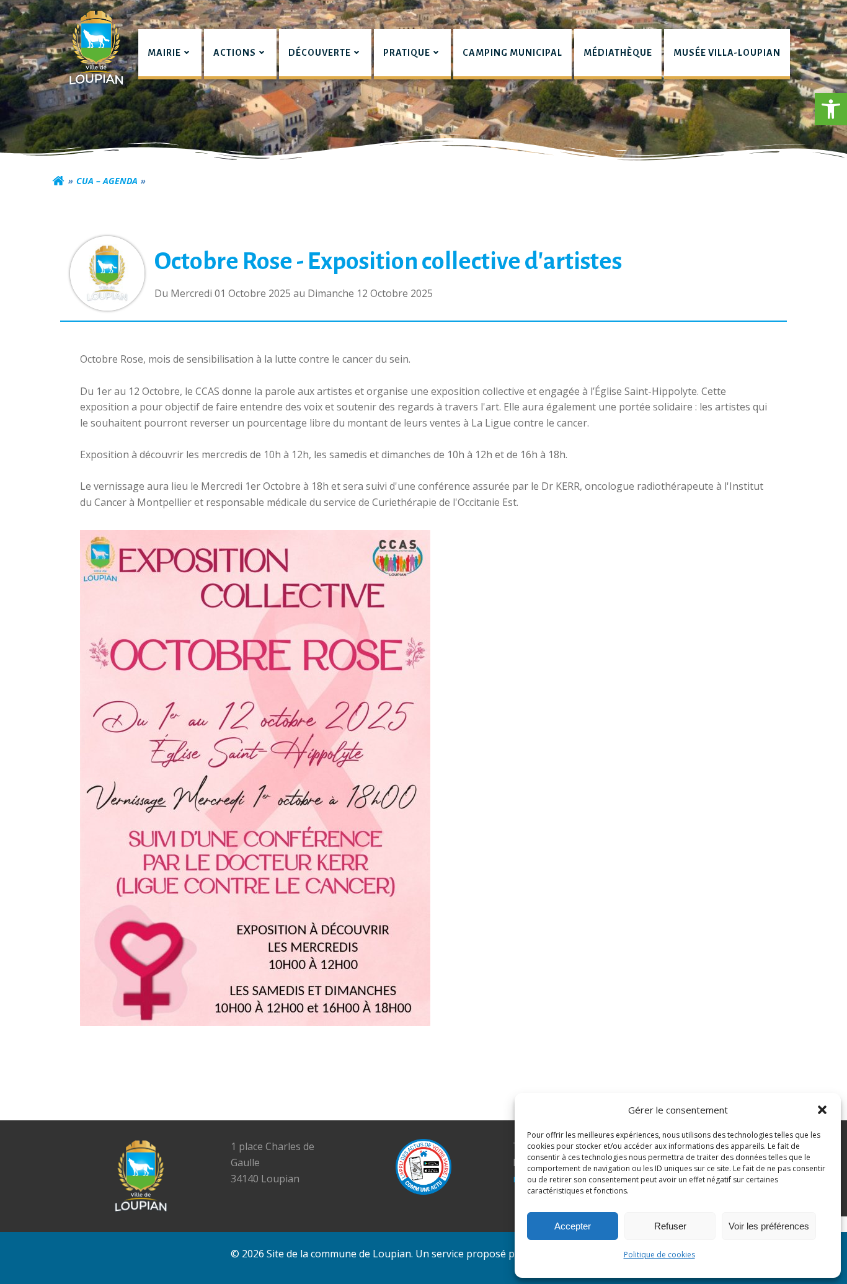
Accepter (572, 1226)
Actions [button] (234, 53)
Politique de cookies (659, 1254)
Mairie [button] (164, 53)
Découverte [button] (319, 53)
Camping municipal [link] (512, 53)
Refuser (670, 1226)
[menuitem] (170, 54)
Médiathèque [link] (617, 53)
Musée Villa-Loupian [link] (727, 53)
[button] (831, 109)
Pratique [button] (406, 53)
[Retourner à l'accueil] (58, 181)
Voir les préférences (769, 1226)
